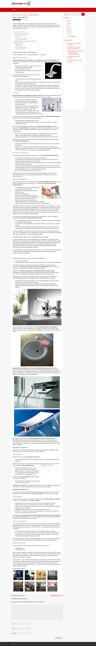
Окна (69, 25)
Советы (69, 31)
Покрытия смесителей (20, 48)
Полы (69, 27)
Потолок (70, 29)
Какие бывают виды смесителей (21, 33)
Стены (69, 34)
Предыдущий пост (18, 595)
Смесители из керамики (21, 47)
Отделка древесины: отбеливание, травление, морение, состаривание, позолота (76, 52)
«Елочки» (18, 36)
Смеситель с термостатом (21, 38)
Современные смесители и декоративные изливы (25, 41)
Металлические (19, 44)
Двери (69, 20)
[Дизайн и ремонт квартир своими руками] (21, 6)
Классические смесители (21, 35)
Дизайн (69, 23)
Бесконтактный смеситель (21, 39)
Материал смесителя (19, 42)
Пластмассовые (19, 45)
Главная (14, 9)
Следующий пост (56, 595)
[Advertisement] (74, 89)
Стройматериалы (24, 14)
